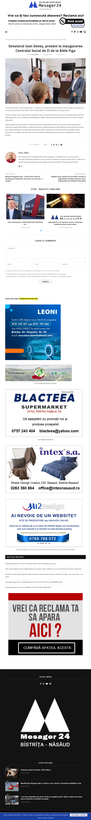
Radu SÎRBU (35, 54)
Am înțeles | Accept (78, 815)
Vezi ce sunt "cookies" (46, 818)
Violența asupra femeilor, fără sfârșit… (36, 770)
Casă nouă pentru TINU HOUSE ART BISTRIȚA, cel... (25, 223)
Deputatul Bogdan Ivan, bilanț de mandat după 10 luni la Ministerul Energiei (30, 564)
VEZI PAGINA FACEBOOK (45, 440)
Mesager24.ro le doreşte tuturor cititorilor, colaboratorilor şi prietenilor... (65, 223)
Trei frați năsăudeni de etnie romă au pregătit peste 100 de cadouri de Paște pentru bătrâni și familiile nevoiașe (51, 798)
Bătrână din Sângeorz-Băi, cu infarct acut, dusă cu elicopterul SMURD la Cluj (51, 783)
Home (7, 39)
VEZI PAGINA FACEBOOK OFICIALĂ (45, 383)
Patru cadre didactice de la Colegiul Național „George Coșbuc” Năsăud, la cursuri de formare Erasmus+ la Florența (43, 569)
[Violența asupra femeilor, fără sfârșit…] (12, 773)
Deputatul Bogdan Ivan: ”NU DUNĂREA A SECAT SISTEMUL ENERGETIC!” (28, 587)
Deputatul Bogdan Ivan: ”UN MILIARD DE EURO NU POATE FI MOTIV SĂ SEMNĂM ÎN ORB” (34, 582)
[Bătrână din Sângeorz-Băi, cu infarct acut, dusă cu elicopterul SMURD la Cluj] (12, 786)
